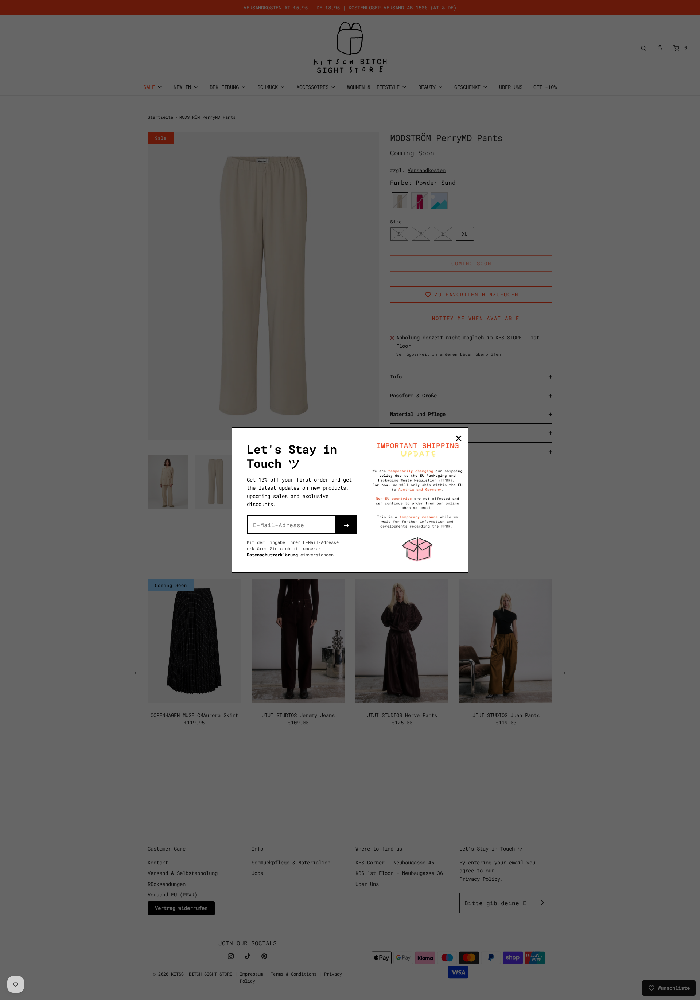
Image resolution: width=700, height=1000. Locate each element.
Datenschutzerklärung (272, 554)
